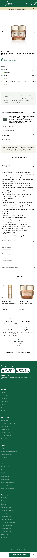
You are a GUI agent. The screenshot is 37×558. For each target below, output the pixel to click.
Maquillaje (4, 401)
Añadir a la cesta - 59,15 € (19, 555)
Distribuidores (5, 473)
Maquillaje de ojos (6, 519)
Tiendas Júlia (5, 467)
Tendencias (4, 420)
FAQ (2, 448)
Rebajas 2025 (5, 426)
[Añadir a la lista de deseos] (32, 555)
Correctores (5, 501)
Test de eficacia (7, 260)
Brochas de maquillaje (8, 522)
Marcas (3, 392)
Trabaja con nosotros (8, 488)
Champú (4, 513)
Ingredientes (6, 254)
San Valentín (5, 429)
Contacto (4, 457)
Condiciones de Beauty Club (23, 549)
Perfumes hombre (7, 510)
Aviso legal (8, 548)
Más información (15, 102)
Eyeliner (3, 504)
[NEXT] (34, 32)
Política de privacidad (26, 548)
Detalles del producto (9, 241)
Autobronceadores (7, 531)
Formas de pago (6, 454)
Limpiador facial (6, 516)
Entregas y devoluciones (9, 451)
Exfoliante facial (6, 528)
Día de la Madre (6, 435)
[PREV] (2, 32)
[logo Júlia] (10, 4)
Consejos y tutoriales (8, 423)
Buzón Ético (5, 485)
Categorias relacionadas (10, 267)
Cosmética (4, 395)
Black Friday (5, 438)
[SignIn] (30, 3)
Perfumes (4, 398)
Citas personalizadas (7, 482)
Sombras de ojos (6, 525)
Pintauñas (4, 498)
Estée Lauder (5, 51)
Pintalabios (4, 534)
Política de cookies (12, 549)
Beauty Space (5, 479)
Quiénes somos (6, 470)
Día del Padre (5, 432)
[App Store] (8, 370)
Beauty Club (5, 476)
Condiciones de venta (16, 548)
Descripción (6, 166)
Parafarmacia (5, 410)
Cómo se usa (6, 247)
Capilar (3, 404)
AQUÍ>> (27, 9)
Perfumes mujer (6, 507)
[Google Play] (22, 370)
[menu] (2, 3)
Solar (2, 407)
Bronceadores (5, 537)
